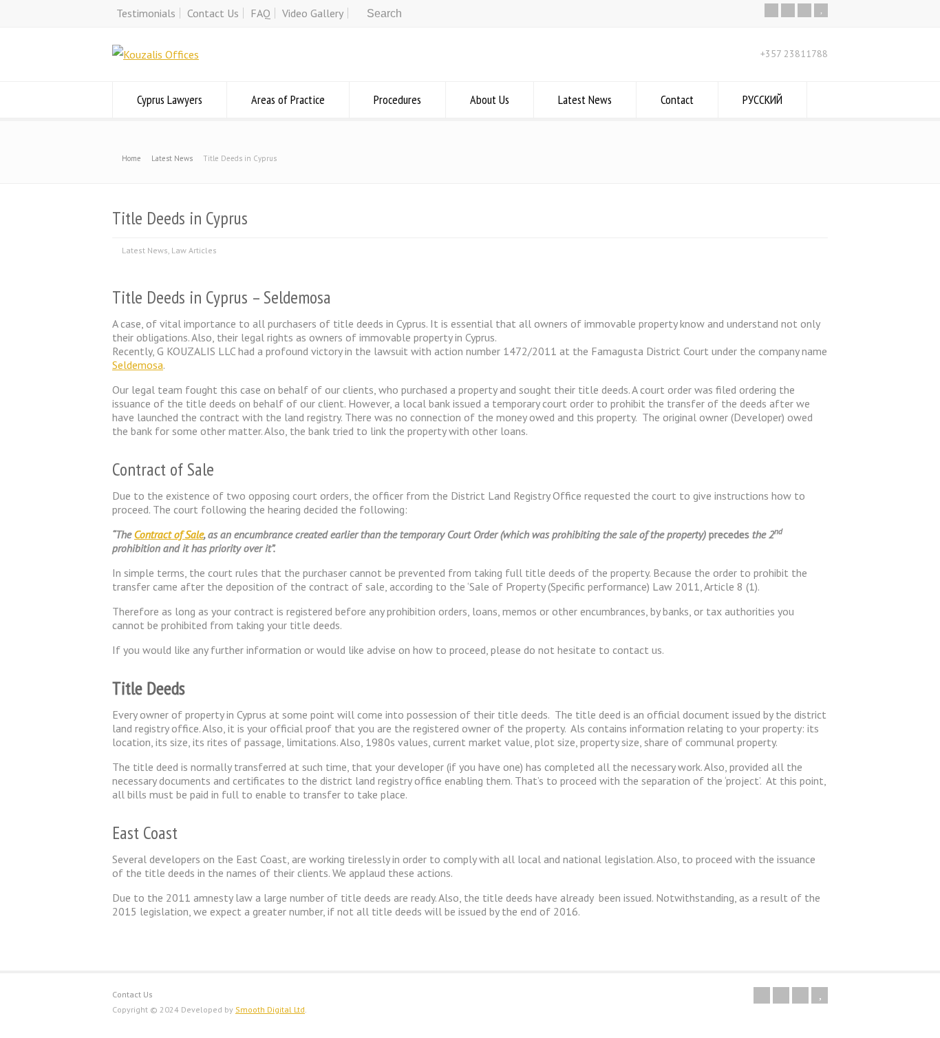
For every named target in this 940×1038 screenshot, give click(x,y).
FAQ (260, 13)
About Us (489, 99)
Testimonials (145, 13)
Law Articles (194, 250)
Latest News (585, 99)
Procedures (397, 99)
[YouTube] (821, 10)
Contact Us (213, 13)
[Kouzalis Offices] (155, 54)
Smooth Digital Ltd (270, 1009)
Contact (677, 99)
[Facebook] (788, 10)
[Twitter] (771, 10)
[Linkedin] (804, 10)
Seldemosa (137, 365)
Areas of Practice (288, 99)
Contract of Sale (169, 534)
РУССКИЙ (762, 99)
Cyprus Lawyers (169, 99)
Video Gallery (312, 13)
